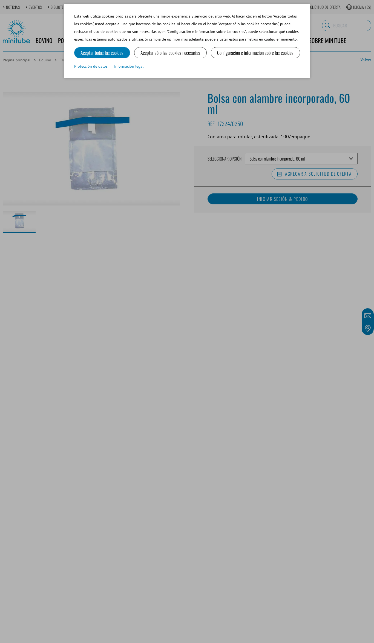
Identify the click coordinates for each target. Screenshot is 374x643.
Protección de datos (91, 66)
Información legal (128, 66)
